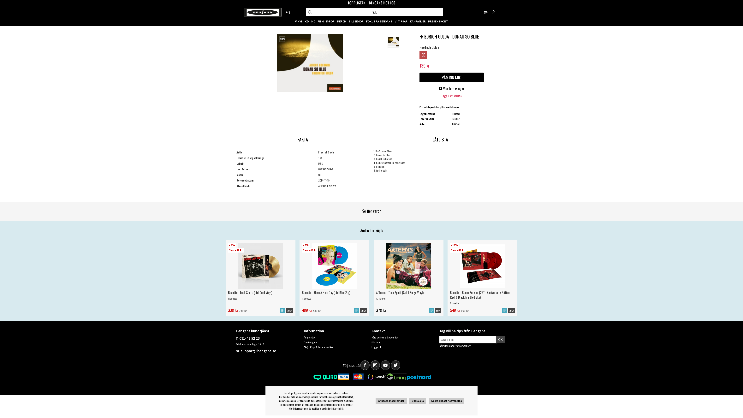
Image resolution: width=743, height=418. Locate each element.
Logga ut (376, 347)
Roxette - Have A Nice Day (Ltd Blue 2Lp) (326, 292)
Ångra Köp (309, 337)
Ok (500, 339)
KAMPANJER (418, 21)
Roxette (232, 298)
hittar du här (337, 408)
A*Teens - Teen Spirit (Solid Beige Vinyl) (400, 292)
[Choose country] (485, 12)
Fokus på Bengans (379, 21)
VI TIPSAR (401, 21)
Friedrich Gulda (429, 47)
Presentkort (438, 21)
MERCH (341, 21)
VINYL (299, 21)
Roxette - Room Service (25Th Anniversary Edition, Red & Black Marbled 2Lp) (480, 295)
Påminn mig (451, 77)
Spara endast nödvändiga (446, 400)
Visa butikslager (453, 88)
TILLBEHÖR (356, 21)
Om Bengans (310, 342)
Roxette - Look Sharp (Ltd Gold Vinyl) (250, 292)
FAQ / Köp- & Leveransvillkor (319, 347)
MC (313, 21)
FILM (321, 21)
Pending (456, 119)
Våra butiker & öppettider (385, 337)
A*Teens (381, 298)
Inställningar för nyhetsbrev (456, 346)
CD (307, 21)
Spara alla (418, 400)
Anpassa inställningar (391, 400)
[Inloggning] (493, 12)
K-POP (330, 21)
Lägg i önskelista (452, 96)
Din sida (376, 342)
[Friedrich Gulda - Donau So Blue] (310, 63)
